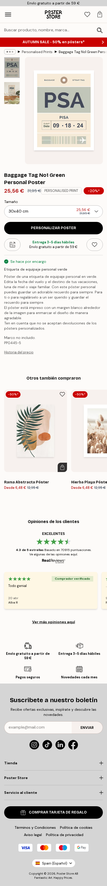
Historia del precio (19, 352)
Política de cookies (76, 827)
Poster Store (65, 873)
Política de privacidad (64, 834)
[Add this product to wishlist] (94, 244)
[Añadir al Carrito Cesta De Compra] (62, 467)
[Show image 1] (12, 67)
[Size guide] (12, 244)
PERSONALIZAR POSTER (53, 228)
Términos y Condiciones (35, 827)
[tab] (87, 14)
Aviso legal (33, 834)
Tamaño (11, 201)
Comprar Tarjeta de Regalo (58, 812)
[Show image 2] (12, 93)
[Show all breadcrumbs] (10, 51)
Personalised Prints (37, 52)
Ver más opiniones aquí (53, 622)
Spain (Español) (54, 863)
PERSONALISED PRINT (61, 190)
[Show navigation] (8, 14)
